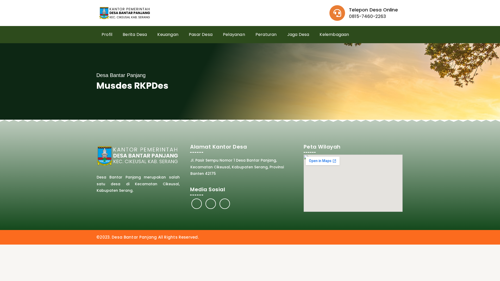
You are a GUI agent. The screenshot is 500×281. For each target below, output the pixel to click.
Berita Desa (135, 34)
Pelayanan (234, 34)
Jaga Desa (298, 34)
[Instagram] (210, 204)
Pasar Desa (201, 34)
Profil (107, 34)
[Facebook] (196, 204)
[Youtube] (225, 204)
